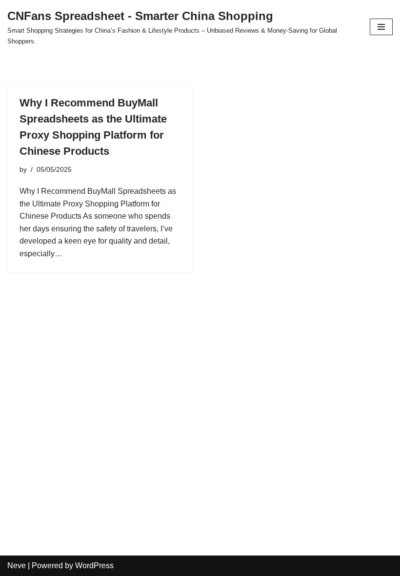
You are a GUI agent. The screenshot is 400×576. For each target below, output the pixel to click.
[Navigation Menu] (381, 27)
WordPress (94, 565)
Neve (16, 565)
